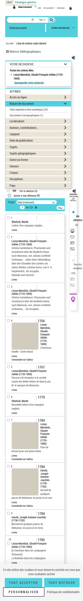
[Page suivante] (32, 207)
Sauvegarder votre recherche (29, 82)
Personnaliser (24, 592)
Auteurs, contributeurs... (24, 128)
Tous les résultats (77, 266)
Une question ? (49, 8)
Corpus (14, 173)
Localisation (17, 121)
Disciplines (16, 179)
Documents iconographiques (26, 115)
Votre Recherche (22, 64)
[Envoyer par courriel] (72, 237)
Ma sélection (77, 218)
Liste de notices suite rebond (31, 43)
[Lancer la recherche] (52, 20)
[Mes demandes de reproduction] (71, 8)
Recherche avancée (18, 27)
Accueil (9, 43)
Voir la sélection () (28, 190)
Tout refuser (61, 583)
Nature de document (22, 103)
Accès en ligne (18, 97)
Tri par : (12, 202)
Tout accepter (23, 583)
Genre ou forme (19, 160)
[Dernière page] (36, 207)
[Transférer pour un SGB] (72, 249)
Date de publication (21, 140)
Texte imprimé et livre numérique (29, 109)
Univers (14, 166)
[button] (33, 20)
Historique (61, 8)
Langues (15, 134)
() (27, 195)
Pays (12, 185)
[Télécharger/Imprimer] (72, 231)
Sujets (13, 147)
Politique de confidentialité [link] (63, 592)
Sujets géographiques (23, 153)
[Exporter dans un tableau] (72, 243)
